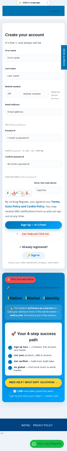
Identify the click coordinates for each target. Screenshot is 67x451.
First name (10, 51)
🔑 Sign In (33, 255)
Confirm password (14, 157)
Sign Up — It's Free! (33, 225)
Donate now (64, 57)
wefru (25, 425)
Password (10, 131)
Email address (12, 105)
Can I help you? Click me (35, 234)
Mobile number (13, 87)
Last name (10, 69)
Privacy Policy (43, 425)
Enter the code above (45, 183)
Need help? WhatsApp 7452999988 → (33, 382)
